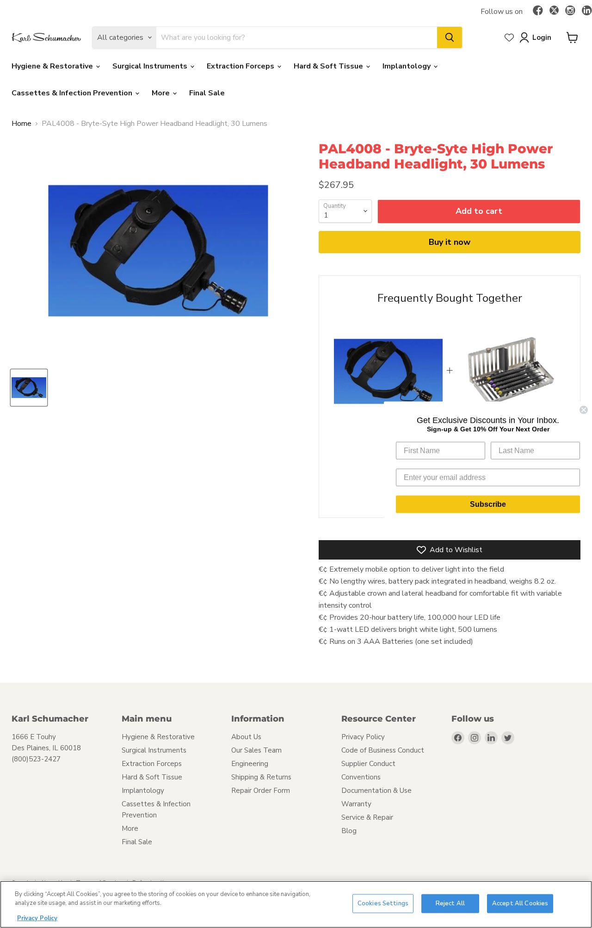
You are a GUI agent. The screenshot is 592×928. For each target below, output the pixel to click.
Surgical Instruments (150, 66)
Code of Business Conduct (382, 750)
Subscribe (488, 504)
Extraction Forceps (241, 66)
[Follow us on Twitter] (554, 12)
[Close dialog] (583, 409)
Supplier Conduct (368, 763)
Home (21, 123)
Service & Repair (367, 817)
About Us (246, 736)
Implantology (407, 66)
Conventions (361, 777)
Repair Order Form (260, 790)
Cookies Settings (383, 903)
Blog (349, 830)
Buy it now (449, 242)
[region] (296, 904)
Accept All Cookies (520, 903)
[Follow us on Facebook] (538, 11)
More (162, 93)
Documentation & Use (376, 790)
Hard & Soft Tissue (329, 66)
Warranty (356, 804)
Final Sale (207, 93)
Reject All (450, 903)
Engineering (249, 763)
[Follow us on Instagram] (570, 11)
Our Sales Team (256, 750)
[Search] (449, 37)
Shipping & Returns (261, 777)
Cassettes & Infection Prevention (73, 93)
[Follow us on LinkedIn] (587, 11)
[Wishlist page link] (509, 37)
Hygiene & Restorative (53, 66)
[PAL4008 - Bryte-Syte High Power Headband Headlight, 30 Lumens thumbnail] (29, 387)
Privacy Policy (363, 736)
